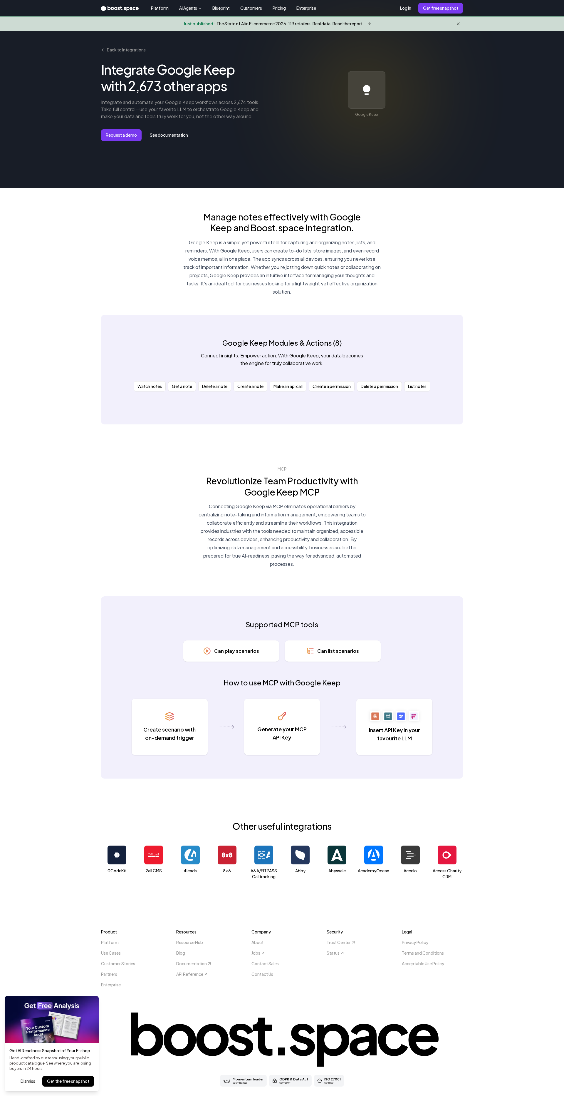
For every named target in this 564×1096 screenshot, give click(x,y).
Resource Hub (189, 942)
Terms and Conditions (423, 953)
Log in (405, 8)
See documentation (169, 135)
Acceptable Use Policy (423, 963)
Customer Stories (118, 963)
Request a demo (121, 135)
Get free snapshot (440, 8)
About (257, 942)
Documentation (191, 963)
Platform (160, 8)
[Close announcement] (458, 24)
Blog (180, 953)
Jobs (255, 953)
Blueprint (221, 8)
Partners (109, 974)
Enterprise (306, 8)
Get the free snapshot (68, 1081)
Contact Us (262, 974)
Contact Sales (265, 963)
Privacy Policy (415, 942)
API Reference (189, 974)
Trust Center (339, 942)
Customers (251, 8)
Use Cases (111, 953)
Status (333, 953)
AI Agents (188, 8)
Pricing (279, 8)
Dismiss (28, 1081)
